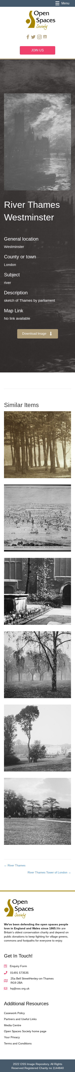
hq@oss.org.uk (19, 988)
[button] (37, 333)
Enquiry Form (18, 966)
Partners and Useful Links (20, 1019)
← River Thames (14, 865)
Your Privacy (12, 1037)
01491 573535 (19, 972)
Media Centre (12, 1025)
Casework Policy (14, 1013)
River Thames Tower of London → (49, 872)
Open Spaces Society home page (25, 1031)
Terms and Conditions (18, 1043)
